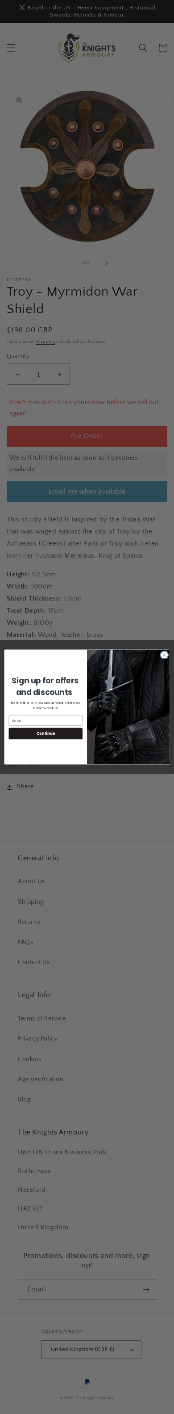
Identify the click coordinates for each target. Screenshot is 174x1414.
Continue (46, 733)
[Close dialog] (164, 655)
